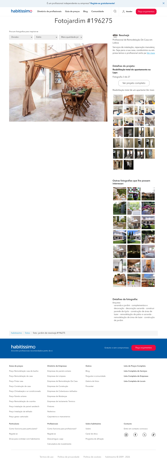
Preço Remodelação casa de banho (23, 371)
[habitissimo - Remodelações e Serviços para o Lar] (21, 11)
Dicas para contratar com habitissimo (24, 439)
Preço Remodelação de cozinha (22, 401)
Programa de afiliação (95, 439)
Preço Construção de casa (20, 386)
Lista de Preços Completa (135, 366)
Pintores (50, 406)
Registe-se (13, 434)
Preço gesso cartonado (18, 417)
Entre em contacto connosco (136, 429)
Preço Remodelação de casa (21, 376)
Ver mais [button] (151, 53)
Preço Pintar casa (16, 381)
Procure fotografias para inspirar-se (23, 32)
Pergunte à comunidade (96, 376)
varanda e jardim (122, 305)
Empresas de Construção (57, 386)
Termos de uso (46, 457)
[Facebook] (135, 434)
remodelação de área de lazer (128, 317)
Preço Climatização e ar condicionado (25, 391)
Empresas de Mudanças (57, 396)
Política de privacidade (68, 457)
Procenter (90, 386)
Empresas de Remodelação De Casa (62, 381)
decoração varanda (135, 308)
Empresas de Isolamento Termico (61, 401)
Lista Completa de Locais (134, 381)
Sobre (88, 429)
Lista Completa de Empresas (136, 376)
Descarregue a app (55, 439)
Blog (88, 371)
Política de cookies (92, 457)
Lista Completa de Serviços (135, 371)
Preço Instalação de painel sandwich (24, 406)
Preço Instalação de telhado (20, 412)
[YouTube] (144, 434)
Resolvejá (124, 35)
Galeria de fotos (92, 381)
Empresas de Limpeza (56, 376)
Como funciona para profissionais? (61, 429)
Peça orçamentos (146, 12)
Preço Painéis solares (17, 396)
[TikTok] (153, 434)
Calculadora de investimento (59, 444)
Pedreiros (51, 412)
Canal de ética (91, 434)
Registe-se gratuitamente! (102, 3)
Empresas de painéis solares (59, 371)
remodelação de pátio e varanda (135, 314)
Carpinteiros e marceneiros (58, 417)
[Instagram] (126, 434)
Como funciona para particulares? (23, 429)
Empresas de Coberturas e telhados (62, 391)
